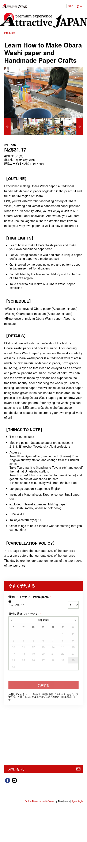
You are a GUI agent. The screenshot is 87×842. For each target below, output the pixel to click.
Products (9, 33)
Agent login (77, 801)
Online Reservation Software (39, 801)
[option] (14, 126)
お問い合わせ (16, 769)
